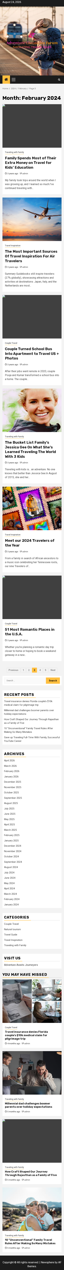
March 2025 (10, 829)
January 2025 (11, 840)
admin (25, 173)
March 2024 (10, 893)
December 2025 (12, 781)
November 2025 (12, 787)
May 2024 (9, 883)
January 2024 (11, 904)
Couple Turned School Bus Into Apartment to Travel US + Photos (32, 353)
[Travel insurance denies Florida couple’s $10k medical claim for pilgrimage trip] (32, 1001)
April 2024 (9, 888)
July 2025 (9, 808)
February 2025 (11, 835)
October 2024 (11, 856)
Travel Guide (10, 934)
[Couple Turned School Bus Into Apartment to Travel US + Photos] (32, 317)
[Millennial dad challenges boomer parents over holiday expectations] (32, 1073)
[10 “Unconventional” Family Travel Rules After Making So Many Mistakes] (32, 1209)
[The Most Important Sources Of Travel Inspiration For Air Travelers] (32, 219)
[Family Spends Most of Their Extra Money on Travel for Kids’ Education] (32, 126)
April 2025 (9, 824)
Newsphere (47, 1262)
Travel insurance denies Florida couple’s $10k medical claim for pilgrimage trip (26, 1035)
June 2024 (9, 877)
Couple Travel (11, 343)
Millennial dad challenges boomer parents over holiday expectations (28, 1105)
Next (53, 670)
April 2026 (9, 760)
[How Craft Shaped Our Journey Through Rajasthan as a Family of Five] (32, 1141)
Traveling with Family (14, 152)
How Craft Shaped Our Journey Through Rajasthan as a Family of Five (31, 1173)
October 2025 (11, 792)
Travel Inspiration (13, 245)
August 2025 (11, 803)
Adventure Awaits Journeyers (21, 964)
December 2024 (12, 845)
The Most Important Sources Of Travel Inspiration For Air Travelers (31, 256)
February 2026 (11, 771)
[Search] (59, 79)
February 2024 (11, 899)
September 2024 (13, 861)
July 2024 (9, 872)
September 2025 (13, 797)
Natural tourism (12, 929)
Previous (13, 670)
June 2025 (9, 813)
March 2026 (10, 765)
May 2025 (9, 819)
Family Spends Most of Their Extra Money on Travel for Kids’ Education (30, 163)
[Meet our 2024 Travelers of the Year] (32, 508)
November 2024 (12, 851)
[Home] (6, 79)
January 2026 (11, 776)
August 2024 (11, 867)
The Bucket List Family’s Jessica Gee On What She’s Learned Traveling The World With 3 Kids (30, 449)
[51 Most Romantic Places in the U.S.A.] (32, 597)
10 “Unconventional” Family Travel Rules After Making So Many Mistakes (30, 1241)
